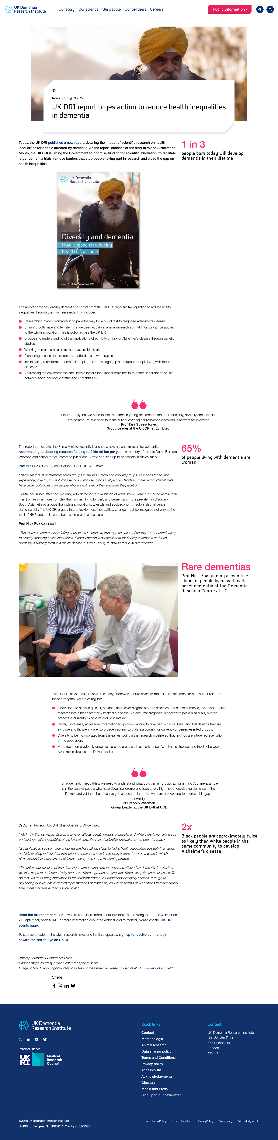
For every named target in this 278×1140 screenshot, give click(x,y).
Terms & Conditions (182, 1121)
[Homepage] (45, 1029)
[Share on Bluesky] (73, 986)
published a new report (66, 143)
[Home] (55, 90)
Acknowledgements (156, 1077)
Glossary (148, 1083)
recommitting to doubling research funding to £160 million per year (71, 452)
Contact (147, 1033)
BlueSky (45, 1039)
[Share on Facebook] (54, 986)
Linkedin (28, 1039)
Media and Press (154, 1089)
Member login (152, 1039)
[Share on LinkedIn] (66, 986)
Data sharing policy (156, 1052)
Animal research (153, 1045)
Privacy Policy (205, 1121)
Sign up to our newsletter (161, 1095)
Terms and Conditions (158, 1058)
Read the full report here (38, 915)
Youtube (36, 1039)
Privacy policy (152, 1064)
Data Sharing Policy (155, 1121)
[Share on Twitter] (60, 986)
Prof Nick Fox (29, 466)
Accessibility (151, 1070)
